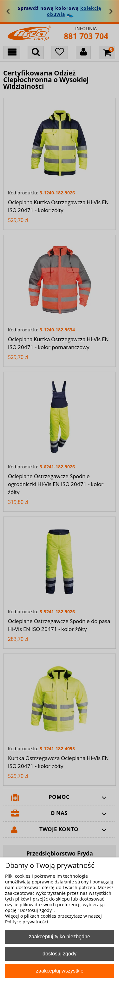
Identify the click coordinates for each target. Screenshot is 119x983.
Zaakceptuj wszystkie (59, 970)
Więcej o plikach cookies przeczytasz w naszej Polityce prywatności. (53, 919)
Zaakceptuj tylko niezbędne (59, 936)
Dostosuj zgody (59, 953)
